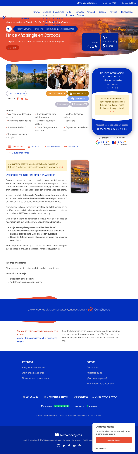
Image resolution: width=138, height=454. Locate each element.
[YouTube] (74, 445)
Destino (102, 12)
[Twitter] (22, 98)
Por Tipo (113, 12)
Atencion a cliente (56, 396)
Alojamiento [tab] (71, 146)
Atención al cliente (87, 2)
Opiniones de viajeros (33, 372)
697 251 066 (130, 2)
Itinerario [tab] (33, 146)
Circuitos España (17, 93)
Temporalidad (127, 12)
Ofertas (36, 12)
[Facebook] (18, 98)
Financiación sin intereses (35, 378)
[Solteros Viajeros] (16, 18)
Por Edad (91, 12)
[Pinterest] (79, 445)
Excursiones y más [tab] (18, 152)
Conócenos (93, 367)
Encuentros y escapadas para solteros (58, 18)
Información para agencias (100, 383)
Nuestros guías (94, 372)
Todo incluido (70, 14)
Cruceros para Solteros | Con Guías (47, 18)
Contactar (76, 440)
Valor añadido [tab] (52, 146)
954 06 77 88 (109, 2)
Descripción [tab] (15, 146)
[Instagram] (58, 445)
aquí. (61, 167)
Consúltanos (99, 309)
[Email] (27, 98)
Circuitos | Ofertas (80, 14)
